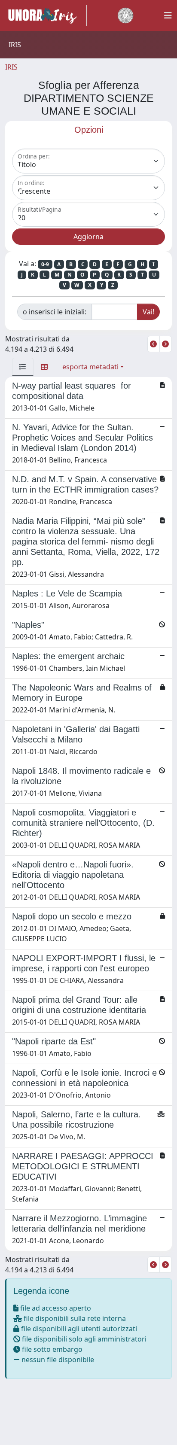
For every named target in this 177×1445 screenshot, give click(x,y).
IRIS (11, 67)
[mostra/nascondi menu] (168, 15)
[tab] (23, 367)
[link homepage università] (125, 15)
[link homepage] (46, 15)
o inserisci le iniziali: (54, 311)
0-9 (45, 264)
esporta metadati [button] (90, 366)
